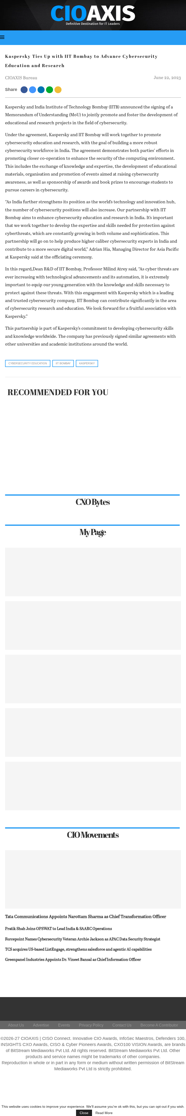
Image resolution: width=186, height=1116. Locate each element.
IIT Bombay (63, 363)
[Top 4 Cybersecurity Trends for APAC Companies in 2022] (93, 732)
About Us (16, 1025)
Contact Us (122, 1025)
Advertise (41, 1025)
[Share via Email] (58, 89)
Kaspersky (87, 363)
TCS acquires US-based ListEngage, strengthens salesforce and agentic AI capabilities (78, 949)
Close (84, 1113)
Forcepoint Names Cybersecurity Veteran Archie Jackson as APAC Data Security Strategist (82, 939)
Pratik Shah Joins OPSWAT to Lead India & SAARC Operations (58, 929)
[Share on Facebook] (25, 89)
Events (64, 1025)
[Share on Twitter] (33, 89)
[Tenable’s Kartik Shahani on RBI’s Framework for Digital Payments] (93, 679)
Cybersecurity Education (27, 363)
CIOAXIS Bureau (21, 78)
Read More (104, 1113)
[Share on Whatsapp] (50, 89)
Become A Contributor (159, 1025)
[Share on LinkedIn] (42, 89)
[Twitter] (136, 1007)
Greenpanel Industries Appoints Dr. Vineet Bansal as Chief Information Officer (73, 960)
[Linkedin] (148, 1007)
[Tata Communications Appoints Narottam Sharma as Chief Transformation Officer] (93, 879)
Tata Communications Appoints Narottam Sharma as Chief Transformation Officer (85, 916)
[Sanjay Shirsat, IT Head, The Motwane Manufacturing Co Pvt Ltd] (93, 625)
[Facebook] (125, 1007)
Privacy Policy (91, 1025)
